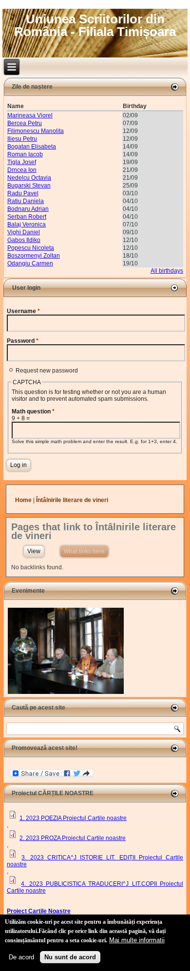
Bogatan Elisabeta (31, 146)
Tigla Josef (21, 162)
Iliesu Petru (22, 138)
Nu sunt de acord (70, 957)
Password (22, 340)
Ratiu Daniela (25, 201)
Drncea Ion (22, 170)
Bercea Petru (24, 123)
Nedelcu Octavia (29, 177)
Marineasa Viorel (30, 115)
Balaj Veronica (26, 224)
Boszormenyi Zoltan (33, 255)
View (33, 551)
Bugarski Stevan (29, 185)
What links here (86, 551)
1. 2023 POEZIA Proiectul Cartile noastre (73, 818)
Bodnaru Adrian (28, 208)
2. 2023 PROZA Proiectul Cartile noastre (72, 838)
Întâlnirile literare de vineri (72, 500)
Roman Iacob (25, 154)
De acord (21, 957)
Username (23, 311)
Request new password (47, 370)
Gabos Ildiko (23, 240)
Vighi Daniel (23, 232)
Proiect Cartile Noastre (39, 911)
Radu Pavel (22, 193)
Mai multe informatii (137, 940)
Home (23, 500)
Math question (33, 411)
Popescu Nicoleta (30, 247)
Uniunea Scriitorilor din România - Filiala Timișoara (95, 25)
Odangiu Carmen (30, 263)
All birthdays (167, 270)
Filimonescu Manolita (35, 131)
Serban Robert (26, 216)
